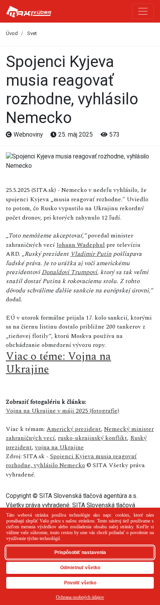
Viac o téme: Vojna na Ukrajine (58, 363)
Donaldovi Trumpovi (69, 272)
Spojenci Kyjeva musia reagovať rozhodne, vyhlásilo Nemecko (71, 461)
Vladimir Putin (90, 254)
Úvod (12, 33)
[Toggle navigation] (143, 11)
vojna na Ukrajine (59, 447)
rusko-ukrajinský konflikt (92, 438)
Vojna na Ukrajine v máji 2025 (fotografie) (62, 410)
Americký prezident (74, 429)
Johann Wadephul (80, 245)
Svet (32, 33)
